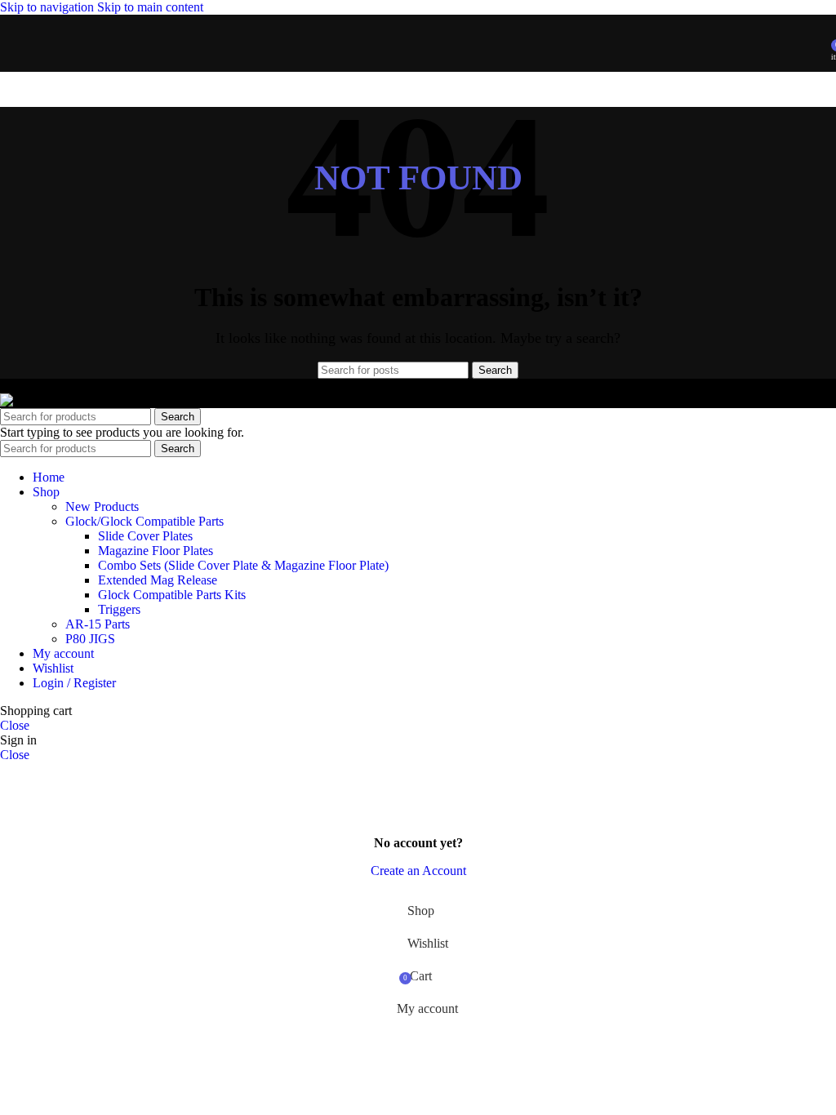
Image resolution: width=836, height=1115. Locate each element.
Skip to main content (150, 7)
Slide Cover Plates (145, 536)
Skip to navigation (48, 7)
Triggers (119, 609)
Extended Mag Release (157, 580)
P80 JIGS (90, 639)
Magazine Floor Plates (155, 551)
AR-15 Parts (97, 624)
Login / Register (74, 683)
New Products (102, 506)
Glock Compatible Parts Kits (172, 595)
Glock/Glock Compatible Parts (144, 521)
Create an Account (418, 870)
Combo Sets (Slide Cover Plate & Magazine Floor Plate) (243, 565)
